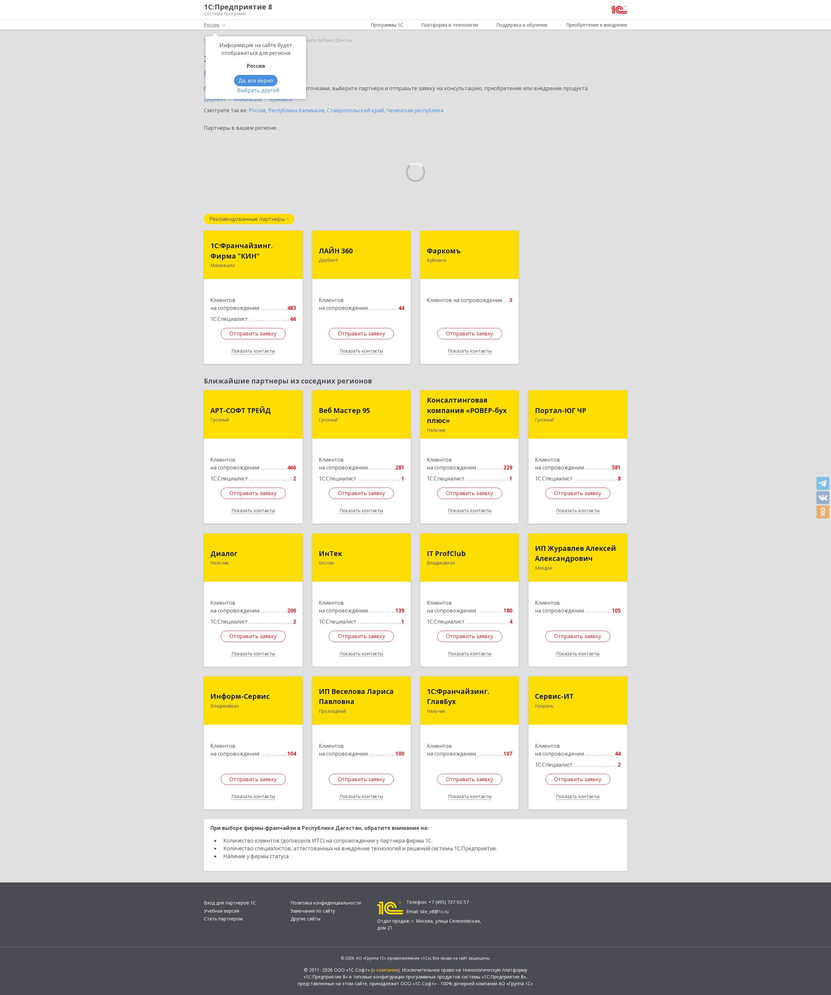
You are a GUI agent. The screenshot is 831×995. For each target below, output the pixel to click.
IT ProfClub (446, 553)
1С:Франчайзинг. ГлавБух (458, 696)
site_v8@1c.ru (434, 911)
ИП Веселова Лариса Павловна (356, 696)
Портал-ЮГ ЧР (560, 410)
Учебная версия (221, 911)
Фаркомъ (444, 250)
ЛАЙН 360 (336, 250)
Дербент (215, 99)
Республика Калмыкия (296, 110)
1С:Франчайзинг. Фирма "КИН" (241, 251)
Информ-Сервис (240, 696)
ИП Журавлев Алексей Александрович (575, 553)
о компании (385, 970)
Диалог (224, 553)
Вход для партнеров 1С (230, 903)
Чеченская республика (414, 110)
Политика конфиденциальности (326, 903)
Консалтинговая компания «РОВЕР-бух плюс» (467, 410)
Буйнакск (281, 99)
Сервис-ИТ (554, 696)
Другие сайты (305, 919)
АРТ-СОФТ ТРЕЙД (240, 410)
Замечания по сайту (313, 911)
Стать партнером (223, 919)
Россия (257, 110)
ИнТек (330, 553)
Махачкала (248, 99)
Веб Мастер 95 (344, 410)
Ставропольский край (355, 110)
